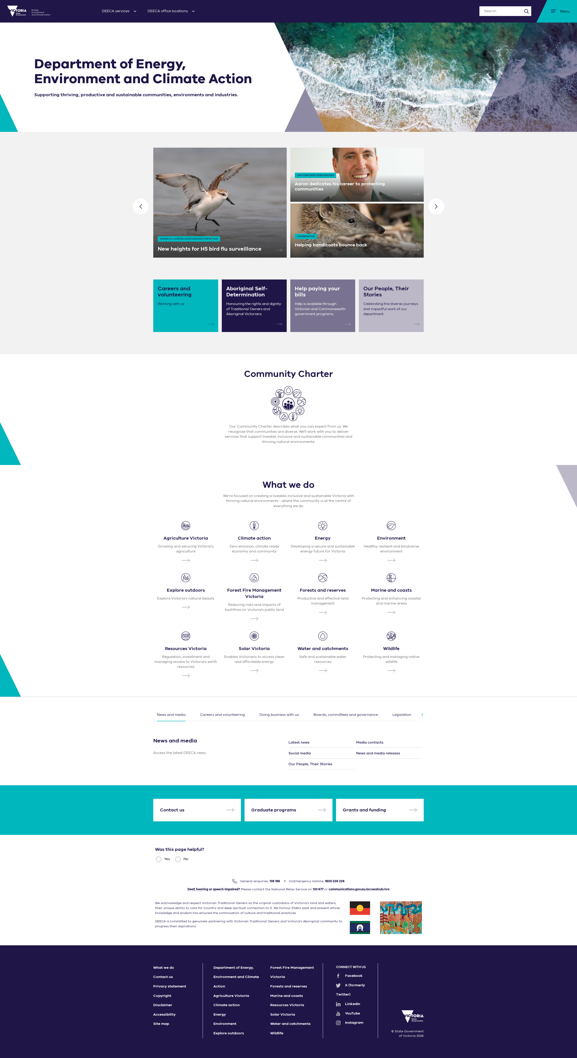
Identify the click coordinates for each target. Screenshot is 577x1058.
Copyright (162, 995)
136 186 (275, 881)
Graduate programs (273, 810)
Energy (219, 1014)
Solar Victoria (282, 1014)
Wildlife (276, 1033)
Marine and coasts (286, 995)
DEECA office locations (168, 11)
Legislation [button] (401, 714)
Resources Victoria (287, 1005)
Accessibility (164, 1014)
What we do (163, 967)
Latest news (298, 742)
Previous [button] (141, 206)
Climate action (226, 1005)
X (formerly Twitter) (350, 990)
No (185, 858)
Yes (167, 858)
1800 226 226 (335, 881)
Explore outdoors (228, 1033)
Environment (224, 1023)
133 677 (318, 889)
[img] (28, 11)
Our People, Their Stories (310, 764)
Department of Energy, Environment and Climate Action (236, 977)
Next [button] (436, 206)
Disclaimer (162, 1005)
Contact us (172, 810)
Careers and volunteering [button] (222, 714)
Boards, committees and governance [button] (346, 714)
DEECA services (115, 11)
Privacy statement (169, 986)
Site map (161, 1023)
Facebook (354, 975)
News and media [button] (171, 714)
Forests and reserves (288, 986)
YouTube (352, 1013)
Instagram (354, 1022)
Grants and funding (364, 810)
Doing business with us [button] (279, 714)
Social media (299, 753)
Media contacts (369, 742)
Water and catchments (290, 1023)
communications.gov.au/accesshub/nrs (359, 889)
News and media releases (378, 753)
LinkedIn (352, 1003)
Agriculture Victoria (231, 995)
